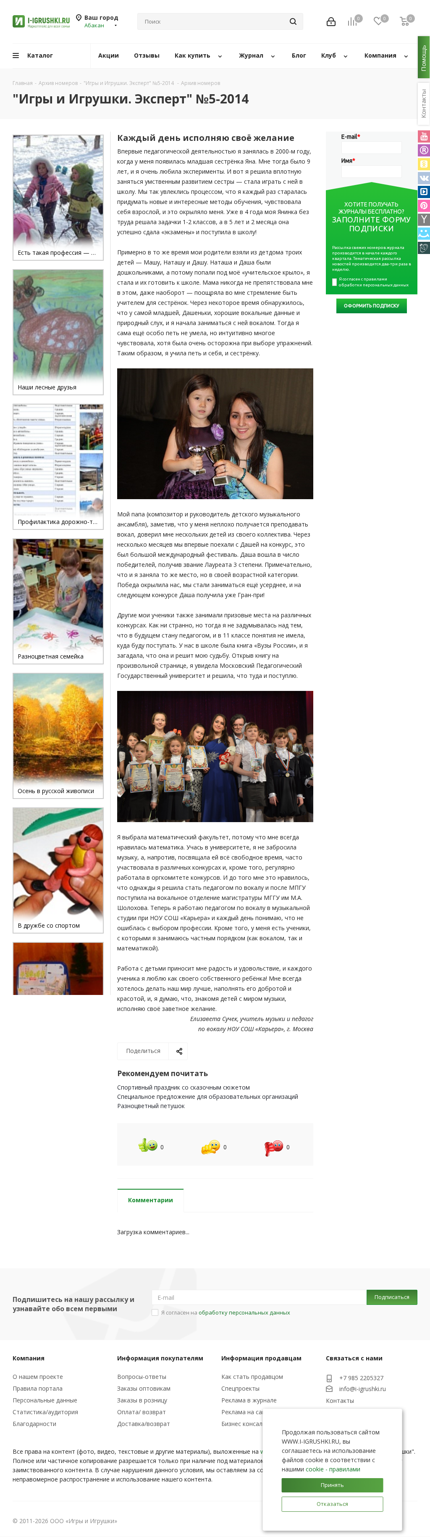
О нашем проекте (38, 1377)
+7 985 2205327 (361, 1378)
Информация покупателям (160, 1358)
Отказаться (332, 1504)
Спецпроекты (240, 1388)
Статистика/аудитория (45, 1412)
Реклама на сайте (246, 1412)
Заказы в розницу (142, 1400)
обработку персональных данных (244, 1312)
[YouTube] (424, 136)
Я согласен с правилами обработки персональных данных (374, 282)
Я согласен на (225, 1312)
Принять (332, 1485)
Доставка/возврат (143, 1424)
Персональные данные (45, 1400)
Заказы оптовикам (143, 1388)
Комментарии (150, 1200)
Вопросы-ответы (141, 1377)
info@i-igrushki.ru (362, 1389)
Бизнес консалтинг (248, 1424)
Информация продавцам (261, 1358)
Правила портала (38, 1388)
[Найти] (293, 21)
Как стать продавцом (252, 1377)
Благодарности (34, 1424)
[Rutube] (424, 150)
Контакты (340, 1401)
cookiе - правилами (333, 1469)
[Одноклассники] (424, 164)
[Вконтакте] (424, 178)
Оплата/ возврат (141, 1412)
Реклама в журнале (249, 1400)
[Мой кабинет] (331, 21)
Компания (29, 1358)
